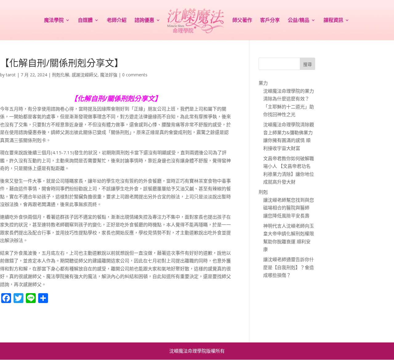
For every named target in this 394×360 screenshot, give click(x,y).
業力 (263, 83)
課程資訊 (333, 20)
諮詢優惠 (144, 20)
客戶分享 (270, 20)
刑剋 (263, 192)
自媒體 (85, 20)
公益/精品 (298, 20)
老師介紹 (117, 20)
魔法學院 (54, 20)
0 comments (134, 75)
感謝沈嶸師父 (85, 75)
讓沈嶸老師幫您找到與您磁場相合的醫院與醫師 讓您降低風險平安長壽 (288, 208)
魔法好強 (108, 75)
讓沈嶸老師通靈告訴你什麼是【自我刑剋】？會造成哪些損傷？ (288, 267)
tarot (11, 75)
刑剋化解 (60, 75)
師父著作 (242, 20)
